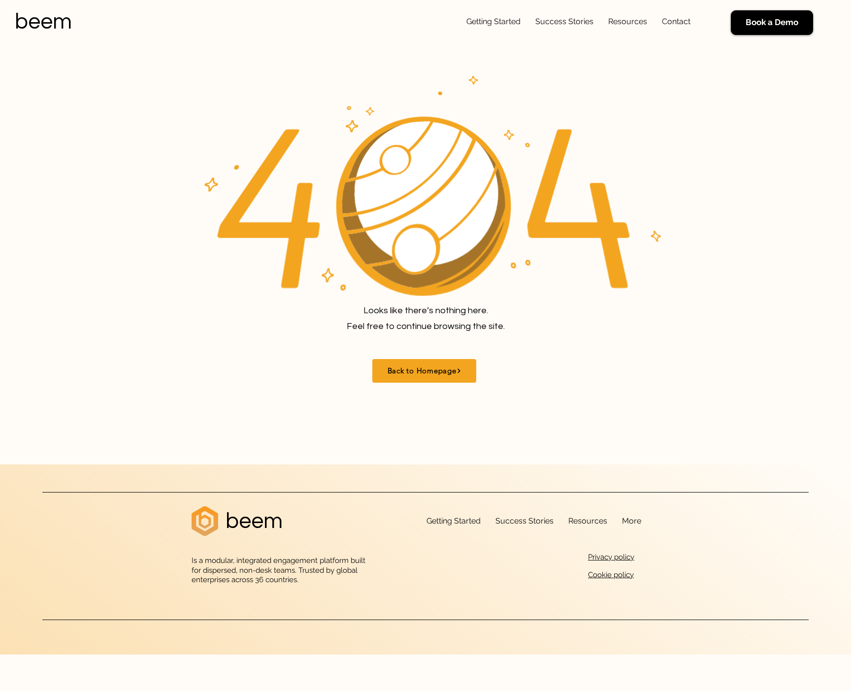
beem (43, 21)
